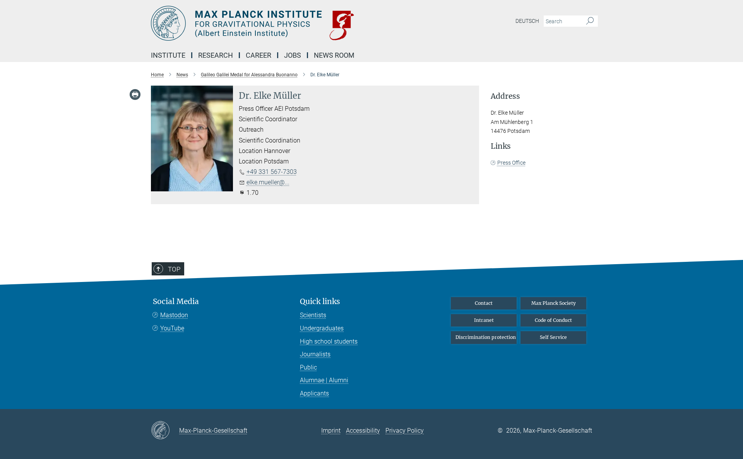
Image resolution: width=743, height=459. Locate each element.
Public (308, 367)
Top (174, 269)
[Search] (590, 21)
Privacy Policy (404, 430)
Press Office (511, 163)
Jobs (292, 55)
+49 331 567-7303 (272, 171)
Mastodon (174, 315)
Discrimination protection (485, 337)
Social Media (176, 301)
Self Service (553, 337)
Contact (484, 303)
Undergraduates (322, 328)
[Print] (135, 94)
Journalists (315, 354)
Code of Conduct (553, 320)
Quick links (320, 301)
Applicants (314, 393)
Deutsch (527, 21)
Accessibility (363, 430)
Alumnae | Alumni (324, 380)
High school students (329, 341)
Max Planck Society (553, 303)
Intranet (484, 320)
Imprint (331, 430)
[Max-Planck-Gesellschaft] (165, 430)
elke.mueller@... (268, 182)
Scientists (313, 315)
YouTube (172, 328)
